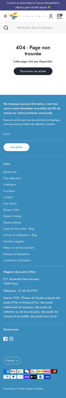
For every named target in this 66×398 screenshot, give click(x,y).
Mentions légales (13, 241)
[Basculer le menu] (4, 16)
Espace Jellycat (12, 222)
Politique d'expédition (16, 254)
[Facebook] (5, 339)
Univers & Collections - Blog (20, 235)
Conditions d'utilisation (17, 260)
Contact (8, 197)
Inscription (16, 147)
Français (10, 360)
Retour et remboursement (18, 248)
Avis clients (10, 203)
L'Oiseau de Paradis (34, 388)
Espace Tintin (11, 210)
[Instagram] (11, 339)
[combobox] (36, 27)
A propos (9, 191)
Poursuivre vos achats (33, 71)
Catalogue (9, 184)
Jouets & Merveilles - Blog (18, 229)
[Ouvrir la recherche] (6, 27)
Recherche (9, 172)
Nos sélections (12, 178)
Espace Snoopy (12, 216)
